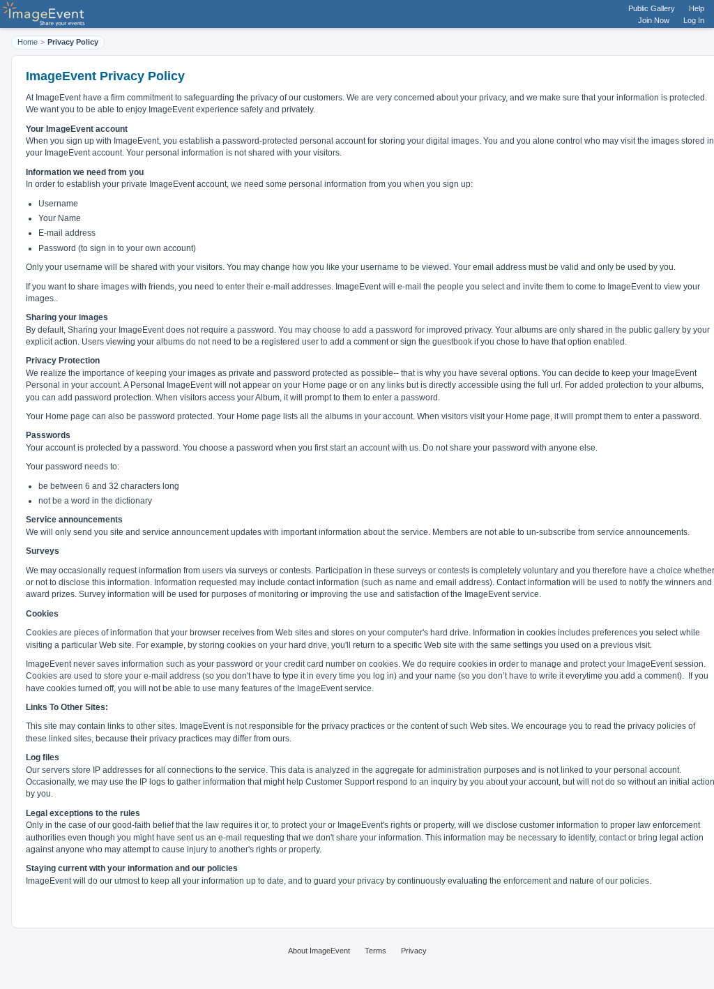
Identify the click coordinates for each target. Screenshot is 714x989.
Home (27, 42)
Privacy (414, 950)
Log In (693, 20)
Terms (375, 950)
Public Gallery (651, 8)
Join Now (653, 20)
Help (696, 8)
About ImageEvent (319, 950)
